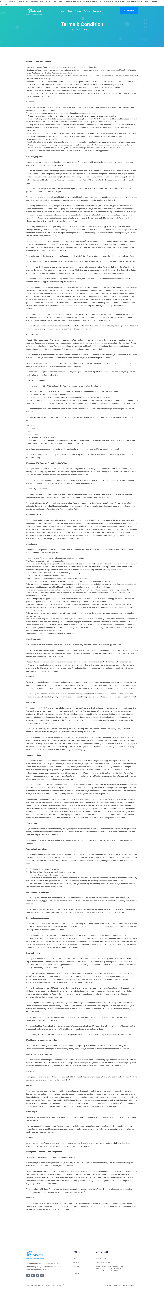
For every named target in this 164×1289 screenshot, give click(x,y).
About (69, 11)
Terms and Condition (129, 1285)
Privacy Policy (112, 1285)
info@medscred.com (103, 1262)
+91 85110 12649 (101, 1258)
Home (62, 11)
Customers (97, 11)
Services (78, 11)
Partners (87, 11)
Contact (76, 1274)
